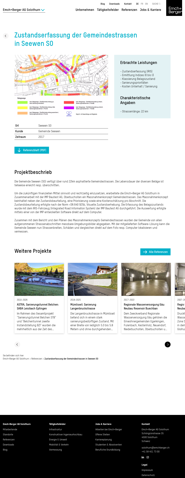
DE (137, 3)
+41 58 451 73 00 (151, 451)
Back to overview (6, 36)
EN (146, 3)
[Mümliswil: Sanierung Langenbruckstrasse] (92, 298)
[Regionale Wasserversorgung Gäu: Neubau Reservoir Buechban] (146, 298)
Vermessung (55, 449)
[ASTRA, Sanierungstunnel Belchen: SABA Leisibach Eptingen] (39, 298)
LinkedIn (143, 457)
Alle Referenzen (158, 251)
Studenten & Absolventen (108, 444)
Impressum (147, 470)
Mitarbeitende (10, 429)
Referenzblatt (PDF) (34, 150)
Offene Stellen (102, 434)
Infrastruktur (55, 429)
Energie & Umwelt (58, 439)
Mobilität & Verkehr (59, 444)
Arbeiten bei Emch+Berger (108, 429)
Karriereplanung (103, 439)
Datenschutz (148, 475)
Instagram (148, 457)
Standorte (8, 434)
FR (142, 3)
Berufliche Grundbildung (107, 449)
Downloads (114, 3)
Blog (103, 3)
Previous (17, 344)
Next (168, 344)
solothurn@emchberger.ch (156, 447)
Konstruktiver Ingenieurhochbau (65, 434)
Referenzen (129, 10)
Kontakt (128, 3)
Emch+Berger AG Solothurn (16, 358)
